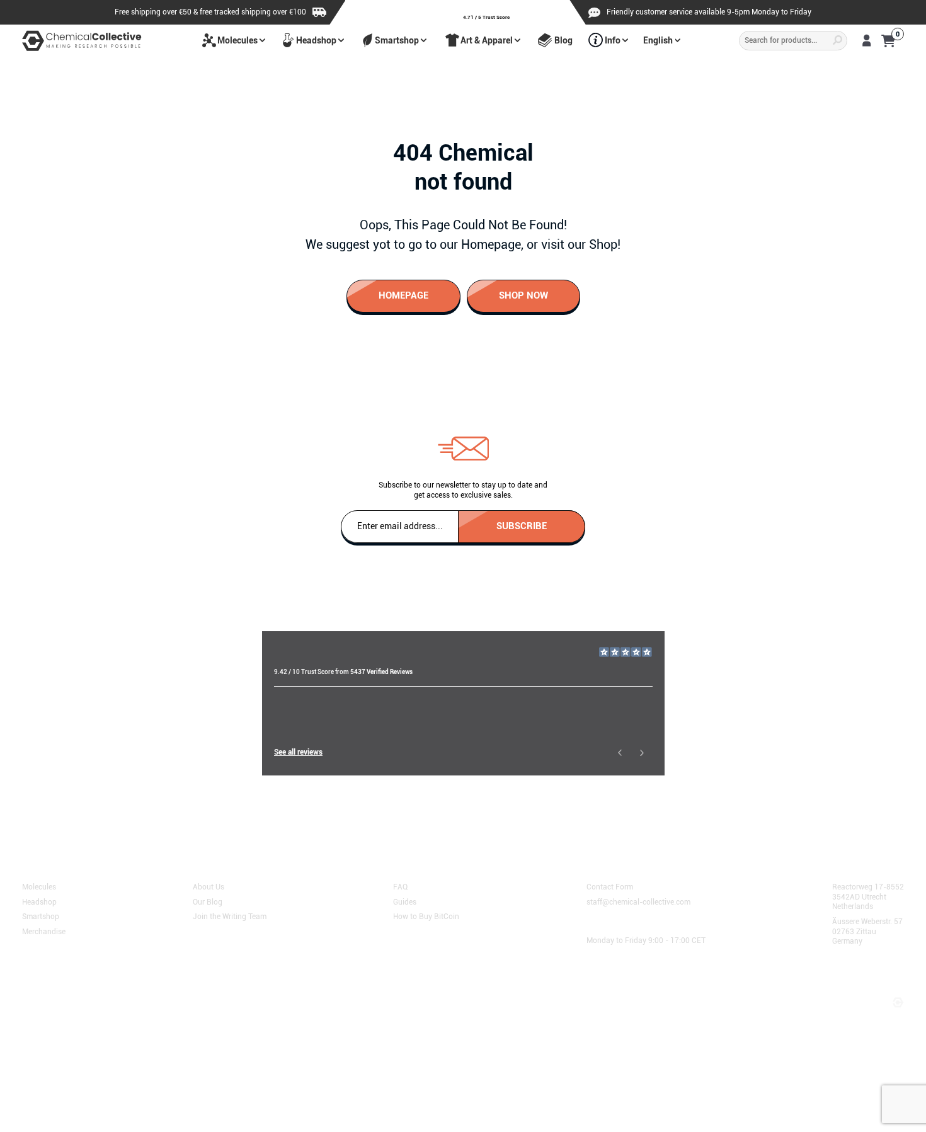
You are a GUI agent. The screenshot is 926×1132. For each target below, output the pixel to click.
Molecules (237, 40)
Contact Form (609, 886)
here (314, 814)
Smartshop (397, 40)
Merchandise (44, 931)
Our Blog (207, 900)
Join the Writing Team (229, 916)
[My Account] (866, 40)
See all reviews (298, 752)
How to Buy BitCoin (426, 916)
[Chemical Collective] (82, 40)
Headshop (316, 40)
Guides (404, 900)
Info (612, 40)
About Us (208, 886)
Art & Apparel (486, 40)
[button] (619, 752)
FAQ (400, 886)
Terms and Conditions (65, 989)
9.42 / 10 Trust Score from (343, 671)
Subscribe (521, 525)
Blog (563, 40)
